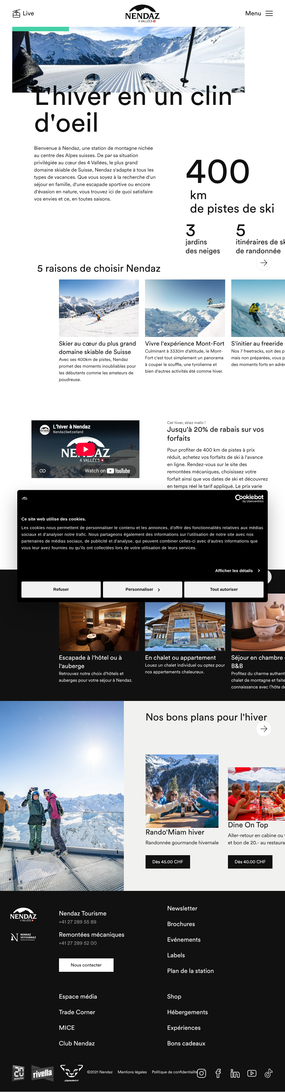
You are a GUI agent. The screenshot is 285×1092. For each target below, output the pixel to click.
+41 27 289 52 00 (78, 943)
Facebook (218, 1073)
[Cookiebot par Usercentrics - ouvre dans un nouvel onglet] (239, 498)
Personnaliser (139, 589)
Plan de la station (190, 971)
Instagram (201, 1073)
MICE (67, 1028)
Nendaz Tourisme (23, 915)
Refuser (61, 589)
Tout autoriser (224, 589)
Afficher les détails (234, 570)
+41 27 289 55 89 (78, 922)
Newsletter (182, 908)
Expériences (184, 1028)
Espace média (78, 997)
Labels (176, 955)
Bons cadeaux (186, 1043)
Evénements (184, 940)
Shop (174, 997)
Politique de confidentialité (175, 1072)
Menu (253, 13)
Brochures (181, 924)
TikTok (268, 1073)
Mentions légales (132, 1072)
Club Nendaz (77, 1043)
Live (28, 13)
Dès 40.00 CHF (250, 862)
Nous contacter (86, 965)
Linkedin (235, 1073)
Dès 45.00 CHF (167, 862)
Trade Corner (77, 1012)
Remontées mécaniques (91, 935)
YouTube (251, 1073)
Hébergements (187, 1012)
